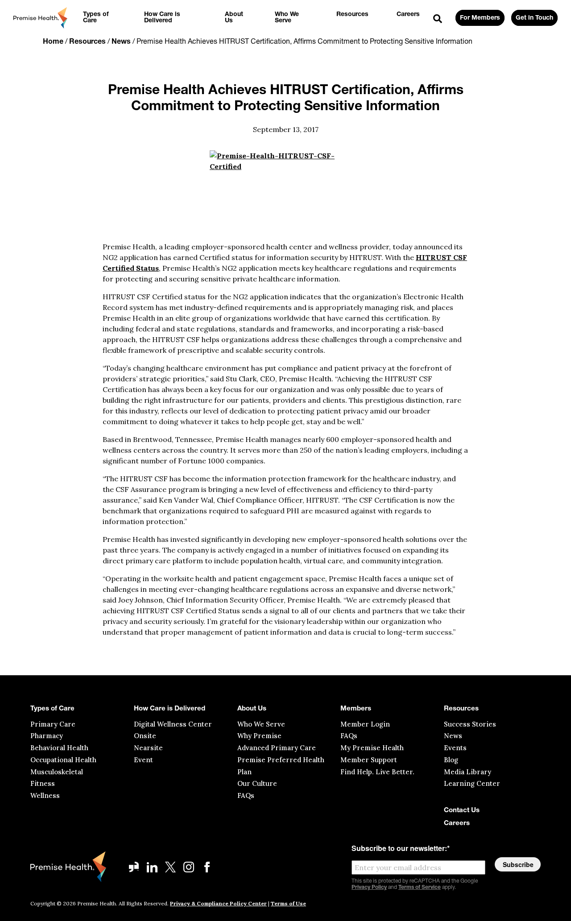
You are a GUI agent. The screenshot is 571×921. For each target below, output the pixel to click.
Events (455, 747)
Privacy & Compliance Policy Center (218, 903)
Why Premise (259, 735)
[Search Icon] (437, 19)
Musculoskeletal (56, 772)
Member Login (365, 724)
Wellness (45, 795)
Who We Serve (261, 724)
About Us (251, 709)
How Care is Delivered (169, 709)
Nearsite (148, 747)
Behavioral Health (59, 747)
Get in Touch (534, 18)
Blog (451, 760)
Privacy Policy (369, 887)
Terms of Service (419, 887)
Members (355, 709)
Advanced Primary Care (276, 747)
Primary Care (52, 724)
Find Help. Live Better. (377, 772)
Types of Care (52, 709)
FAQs (245, 795)
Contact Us (462, 810)
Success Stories (470, 724)
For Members (480, 18)
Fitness (42, 783)
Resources (87, 41)
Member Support (368, 760)
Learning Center (472, 783)
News (121, 41)
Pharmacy (46, 735)
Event (143, 760)
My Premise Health (372, 747)
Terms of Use (288, 903)
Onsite (145, 735)
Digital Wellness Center (173, 724)
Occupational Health (63, 760)
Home (53, 41)
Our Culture (257, 783)
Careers (457, 823)
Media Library (467, 772)
